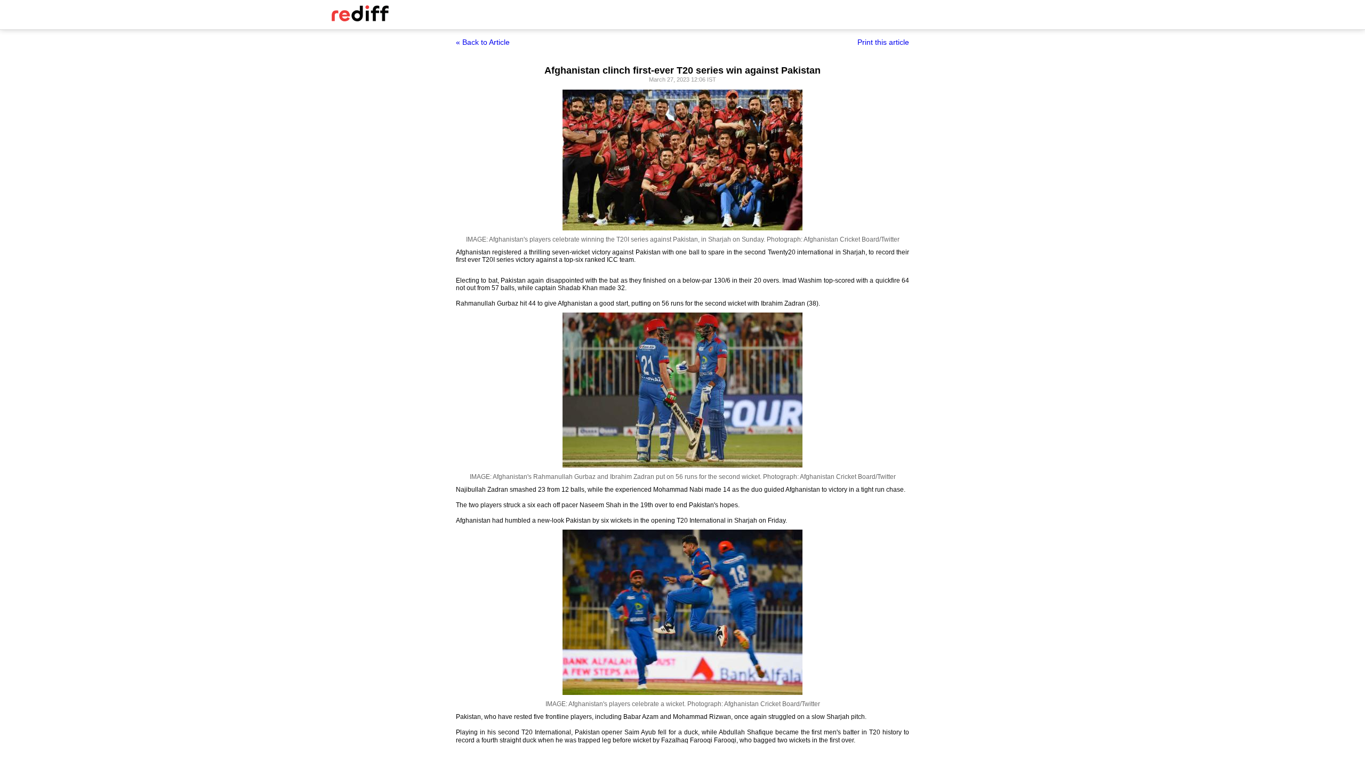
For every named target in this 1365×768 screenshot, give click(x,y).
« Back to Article (483, 42)
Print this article (883, 42)
